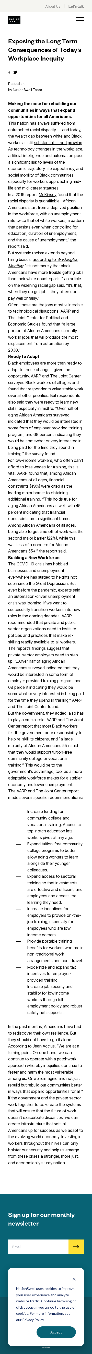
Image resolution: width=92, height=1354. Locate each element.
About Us (52, 6)
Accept (56, 1332)
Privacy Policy (33, 1320)
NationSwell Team (27, 89)
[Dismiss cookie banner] (74, 1279)
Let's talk (76, 6)
